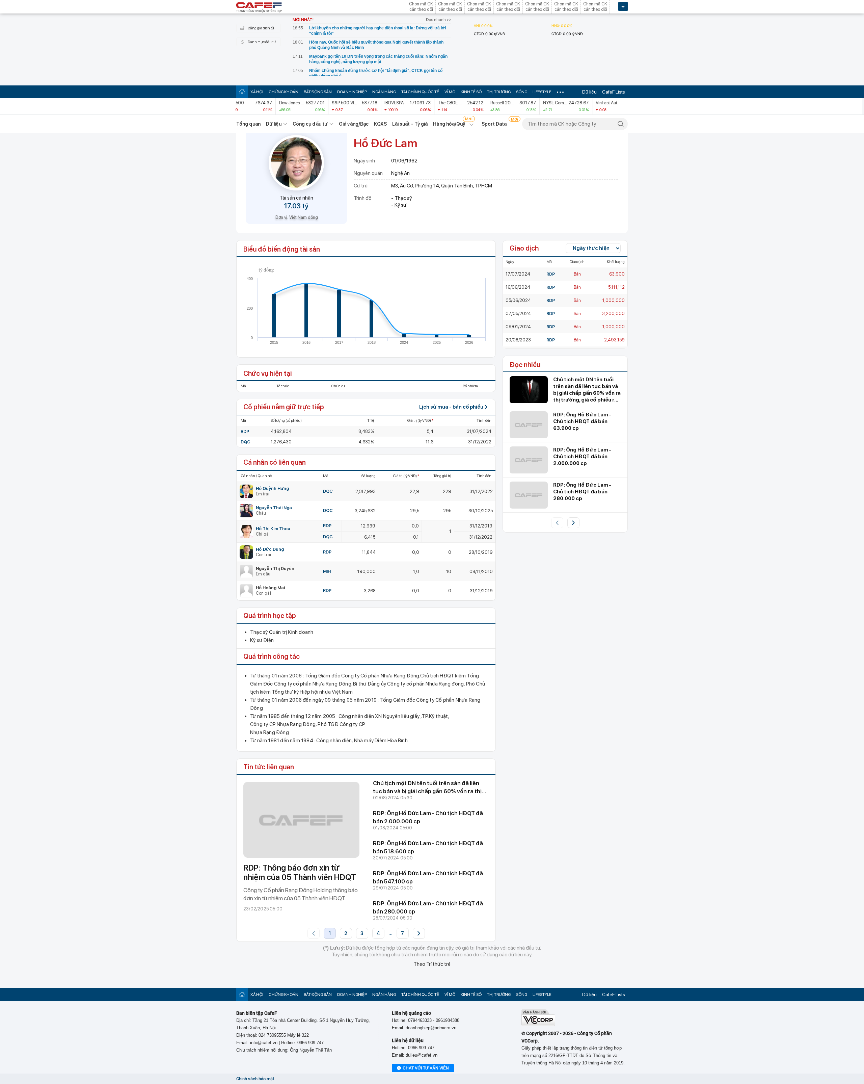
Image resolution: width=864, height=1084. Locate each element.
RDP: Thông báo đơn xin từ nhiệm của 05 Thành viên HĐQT (299, 872)
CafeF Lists (613, 92)
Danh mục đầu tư (262, 42)
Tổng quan (248, 124)
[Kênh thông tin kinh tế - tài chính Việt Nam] (259, 8)
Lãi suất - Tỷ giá (410, 124)
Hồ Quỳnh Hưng (272, 488)
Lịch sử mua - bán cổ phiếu (451, 407)
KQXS (380, 124)
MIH (327, 571)
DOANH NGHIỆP (352, 91)
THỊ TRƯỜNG (499, 91)
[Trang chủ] (242, 91)
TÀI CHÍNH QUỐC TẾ (420, 91)
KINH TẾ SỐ (471, 91)
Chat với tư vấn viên (426, 1068)
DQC (245, 441)
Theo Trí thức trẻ (432, 964)
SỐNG (521, 91)
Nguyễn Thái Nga (274, 507)
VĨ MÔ (449, 91)
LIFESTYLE (542, 91)
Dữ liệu (589, 92)
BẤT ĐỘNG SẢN (318, 91)
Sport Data (494, 124)
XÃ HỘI (256, 91)
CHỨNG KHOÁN (283, 91)
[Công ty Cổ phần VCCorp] (538, 1024)
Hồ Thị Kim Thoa (273, 528)
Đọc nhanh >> (438, 19)
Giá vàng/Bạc (354, 124)
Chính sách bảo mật (255, 1078)
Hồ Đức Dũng (270, 549)
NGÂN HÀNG (384, 91)
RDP (245, 431)
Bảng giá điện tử (261, 28)
